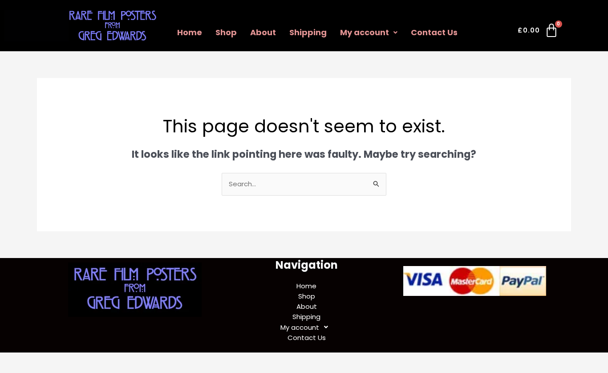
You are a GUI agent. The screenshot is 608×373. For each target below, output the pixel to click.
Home (189, 32)
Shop (226, 32)
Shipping (308, 32)
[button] (368, 32)
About (263, 32)
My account (364, 32)
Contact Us (434, 32)
